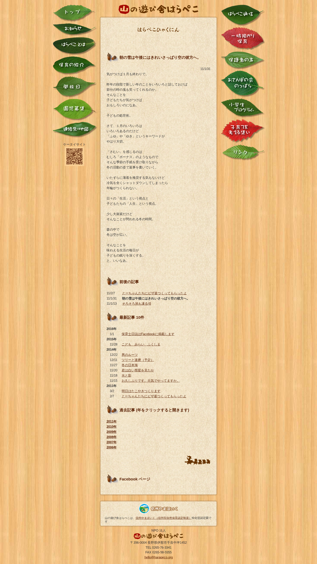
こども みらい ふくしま (141, 344)
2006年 (112, 447)
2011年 (112, 421)
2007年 (112, 442)
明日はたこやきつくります (141, 391)
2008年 (112, 437)
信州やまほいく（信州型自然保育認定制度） (164, 518)
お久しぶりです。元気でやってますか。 (151, 380)
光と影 (126, 375)
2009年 (112, 432)
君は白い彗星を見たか (138, 370)
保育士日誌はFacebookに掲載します (148, 334)
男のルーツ (130, 354)
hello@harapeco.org (158, 557)
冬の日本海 (130, 365)
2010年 (112, 426)
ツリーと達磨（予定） (138, 360)
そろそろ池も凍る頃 (136, 303)
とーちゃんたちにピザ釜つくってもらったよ (154, 293)
